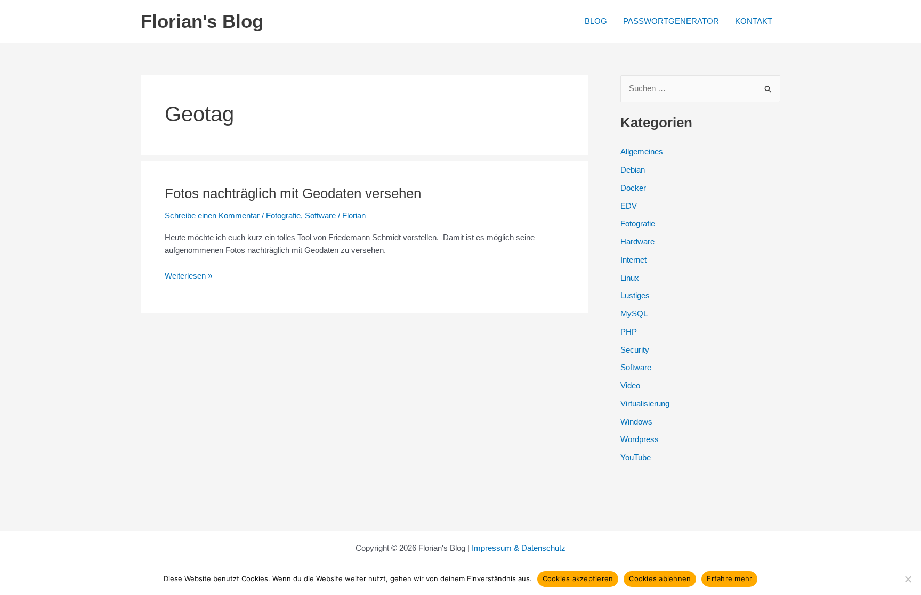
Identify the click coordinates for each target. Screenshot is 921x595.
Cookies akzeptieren (578, 578)
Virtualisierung (644, 403)
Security (634, 349)
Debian (632, 169)
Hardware (637, 241)
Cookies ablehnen (660, 578)
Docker (633, 187)
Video (630, 385)
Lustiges (635, 295)
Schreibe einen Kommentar (212, 215)
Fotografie (283, 215)
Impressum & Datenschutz (518, 547)
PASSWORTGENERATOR (671, 21)
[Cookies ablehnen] (907, 579)
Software (320, 215)
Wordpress (639, 439)
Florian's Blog (202, 21)
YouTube (635, 457)
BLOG (596, 21)
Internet (633, 259)
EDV (628, 205)
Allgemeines (641, 151)
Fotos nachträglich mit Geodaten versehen (293, 193)
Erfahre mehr (729, 578)
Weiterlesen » (188, 277)
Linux (629, 277)
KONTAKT (753, 21)
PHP (628, 331)
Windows (636, 421)
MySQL (634, 313)
